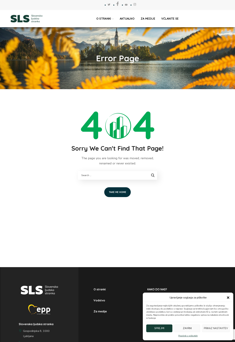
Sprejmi (159, 328)
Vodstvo (99, 300)
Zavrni (187, 328)
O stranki (100, 289)
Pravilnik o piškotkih (188, 335)
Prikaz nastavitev (216, 328)
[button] (228, 297)
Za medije (100, 311)
